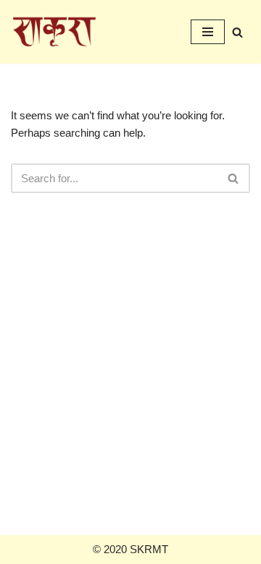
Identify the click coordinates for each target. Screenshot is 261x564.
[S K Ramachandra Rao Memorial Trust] (54, 32)
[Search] (237, 32)
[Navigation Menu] (208, 32)
